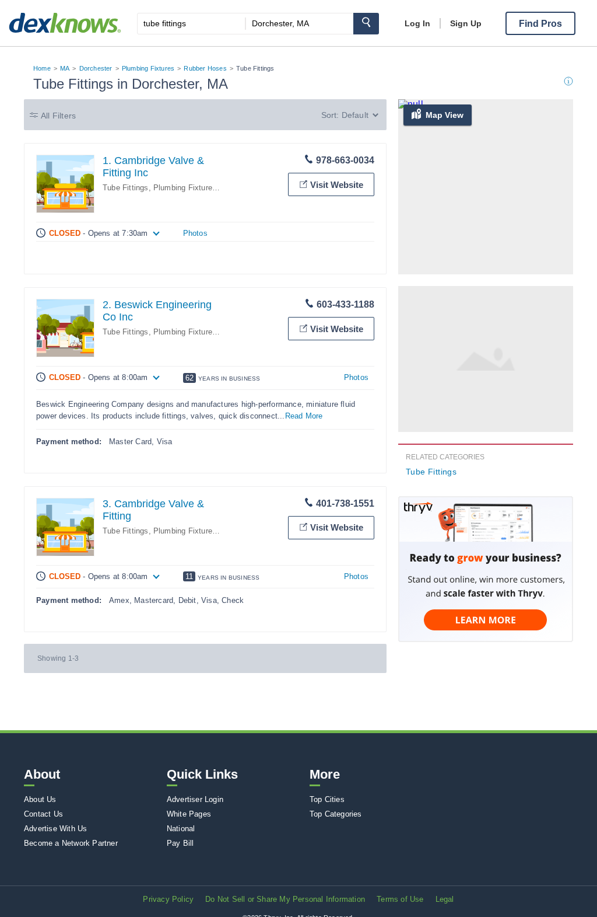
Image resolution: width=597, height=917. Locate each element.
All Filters (58, 115)
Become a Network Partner (71, 843)
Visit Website (336, 185)
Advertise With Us (55, 828)
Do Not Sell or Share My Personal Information (285, 899)
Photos (195, 233)
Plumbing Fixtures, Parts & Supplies (216, 187)
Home (42, 68)
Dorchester (96, 68)
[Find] (366, 23)
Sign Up (466, 23)
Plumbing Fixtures (148, 68)
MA (64, 68)
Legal (445, 899)
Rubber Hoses (205, 68)
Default (355, 115)
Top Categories (336, 814)
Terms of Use (400, 899)
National (181, 828)
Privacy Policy (168, 899)
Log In (417, 23)
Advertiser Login (195, 799)
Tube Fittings (126, 187)
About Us (40, 799)
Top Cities (327, 799)
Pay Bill (180, 843)
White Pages (189, 814)
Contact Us (43, 814)
